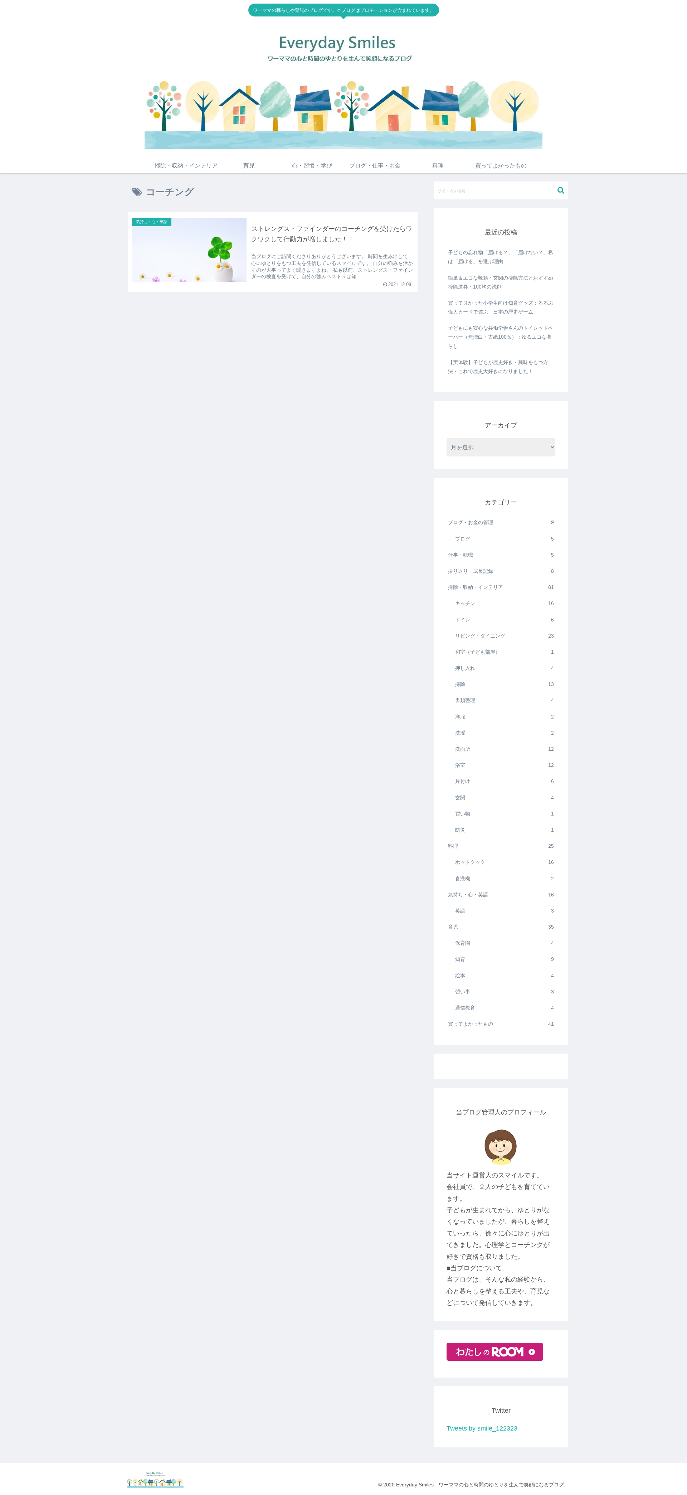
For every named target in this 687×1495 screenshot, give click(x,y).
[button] (561, 190)
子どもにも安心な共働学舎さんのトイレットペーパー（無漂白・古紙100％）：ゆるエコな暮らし (500, 337)
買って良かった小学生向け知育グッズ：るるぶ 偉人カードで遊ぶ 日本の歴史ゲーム (501, 307)
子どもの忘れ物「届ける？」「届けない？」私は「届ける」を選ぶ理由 (500, 257)
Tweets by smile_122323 (482, 1428)
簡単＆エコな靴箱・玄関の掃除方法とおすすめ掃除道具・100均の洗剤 (500, 282)
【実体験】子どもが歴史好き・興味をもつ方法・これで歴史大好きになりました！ (498, 366)
